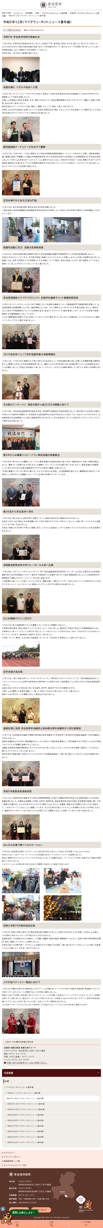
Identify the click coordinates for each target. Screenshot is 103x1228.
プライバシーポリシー (12, 1157)
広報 (37, 13)
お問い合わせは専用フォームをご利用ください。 (27, 1063)
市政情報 (29, 13)
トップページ (18, 13)
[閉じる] (3, 1209)
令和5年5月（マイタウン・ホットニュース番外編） (25, 1137)
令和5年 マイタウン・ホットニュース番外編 (23, 1093)
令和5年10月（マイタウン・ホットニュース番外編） (26, 1109)
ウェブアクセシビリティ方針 (15, 1165)
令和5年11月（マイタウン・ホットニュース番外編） (26, 1104)
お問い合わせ (41, 1210)
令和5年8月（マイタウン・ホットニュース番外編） (25, 1120)
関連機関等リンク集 (12, 1161)
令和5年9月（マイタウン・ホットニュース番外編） (25, 1115)
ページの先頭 (85, 1222)
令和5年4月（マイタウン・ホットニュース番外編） (25, 1142)
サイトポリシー (9, 1153)
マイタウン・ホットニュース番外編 (54, 13)
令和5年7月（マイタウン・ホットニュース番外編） (25, 1126)
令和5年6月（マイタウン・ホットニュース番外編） (25, 1131)
